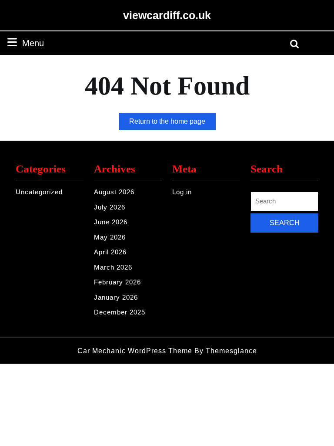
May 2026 (110, 237)
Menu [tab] (33, 43)
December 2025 (119, 312)
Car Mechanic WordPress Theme (134, 351)
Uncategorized (39, 192)
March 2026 (113, 267)
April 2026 (110, 252)
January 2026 (116, 297)
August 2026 (114, 192)
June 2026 (110, 222)
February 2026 (117, 282)
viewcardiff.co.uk (167, 15)
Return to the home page (172, 123)
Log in (182, 192)
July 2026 (109, 207)
